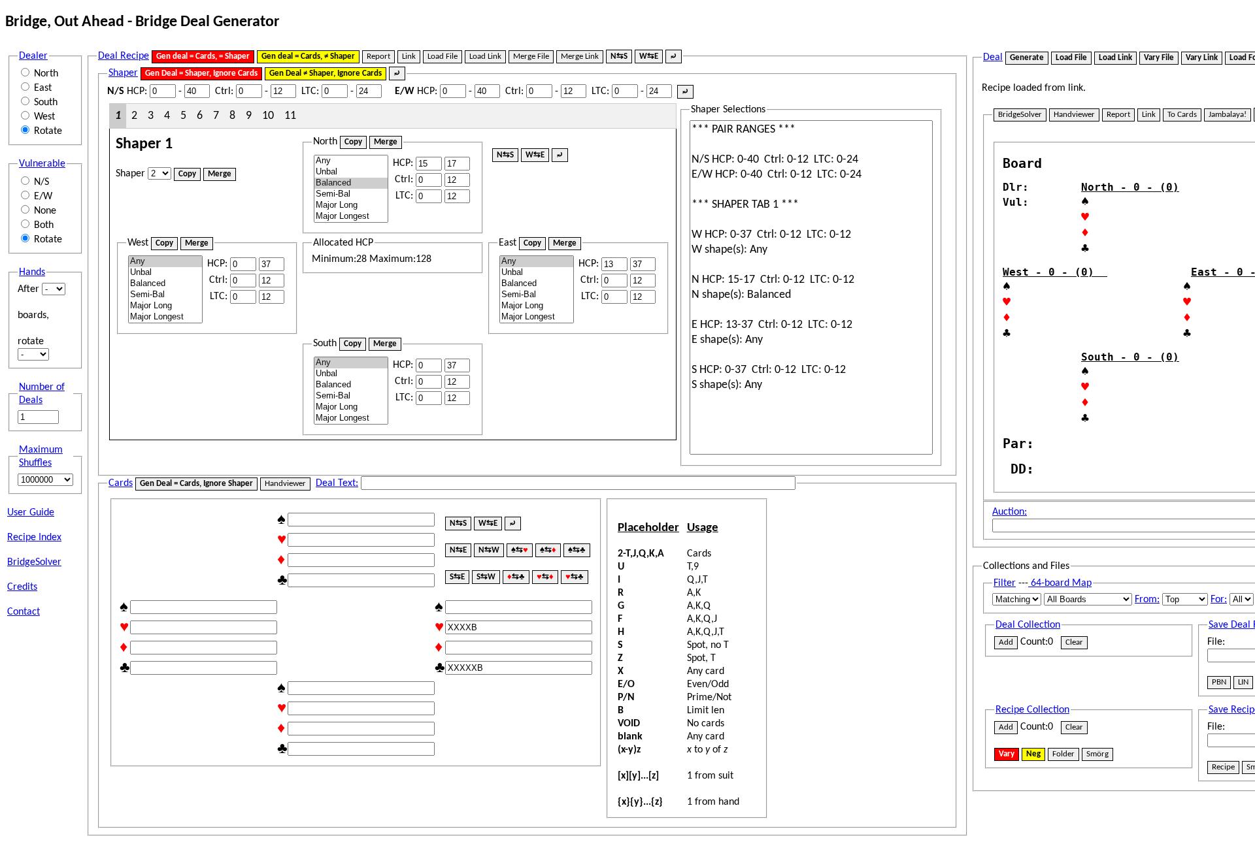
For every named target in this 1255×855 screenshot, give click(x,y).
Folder (1063, 754)
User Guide (30, 513)
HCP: (127, 91)
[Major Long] (351, 205)
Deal (993, 57)
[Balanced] (351, 183)
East (43, 88)
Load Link (485, 56)
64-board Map (1060, 583)
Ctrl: (224, 91)
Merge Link (580, 56)
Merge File (531, 56)
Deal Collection (1028, 625)
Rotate (48, 131)
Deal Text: (337, 483)
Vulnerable (42, 164)
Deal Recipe (123, 56)
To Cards (1182, 114)
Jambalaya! (1228, 114)
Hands (32, 272)
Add (1006, 642)
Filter (1005, 583)
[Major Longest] (351, 216)
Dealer (33, 56)
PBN (1219, 682)
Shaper (123, 73)
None (45, 211)
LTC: (310, 91)
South (46, 102)
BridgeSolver (34, 562)
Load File (442, 56)
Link (409, 56)
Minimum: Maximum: (371, 251)
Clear (1074, 642)
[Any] (351, 161)
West (44, 117)
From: (1147, 599)
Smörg (1097, 754)
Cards (121, 483)
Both (44, 225)
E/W (43, 196)
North (46, 74)
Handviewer (285, 483)
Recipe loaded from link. (1034, 88)
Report (378, 56)
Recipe (1223, 767)
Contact (23, 612)
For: (1219, 599)
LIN (1243, 682)
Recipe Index (34, 537)
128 (423, 259)
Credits (22, 587)
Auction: (1009, 512)
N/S (41, 182)
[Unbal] (351, 172)
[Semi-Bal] (351, 194)
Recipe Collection (1032, 710)
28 (361, 259)
